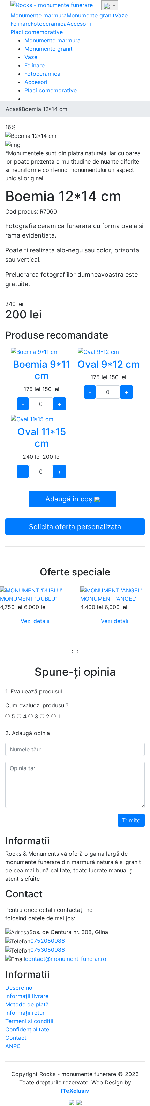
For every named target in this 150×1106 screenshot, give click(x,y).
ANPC (13, 1045)
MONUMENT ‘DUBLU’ (28, 598)
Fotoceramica (49, 23)
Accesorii (79, 23)
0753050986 (47, 949)
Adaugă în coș (69, 499)
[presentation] (72, 651)
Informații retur (25, 1012)
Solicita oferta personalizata (75, 527)
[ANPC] (71, 1101)
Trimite (131, 820)
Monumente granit (91, 15)
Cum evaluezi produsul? (36, 705)
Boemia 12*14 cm (44, 109)
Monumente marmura (38, 15)
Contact (16, 1037)
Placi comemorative (36, 31)
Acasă (14, 109)
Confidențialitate (27, 1029)
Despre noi (19, 987)
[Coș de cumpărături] (109, 5)
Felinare (20, 23)
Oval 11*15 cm (41, 437)
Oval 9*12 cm (108, 364)
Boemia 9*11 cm (41, 370)
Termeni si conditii (29, 1020)
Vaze (121, 15)
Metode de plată (27, 1004)
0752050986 (47, 940)
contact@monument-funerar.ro (65, 958)
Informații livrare (26, 995)
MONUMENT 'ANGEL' (108, 598)
